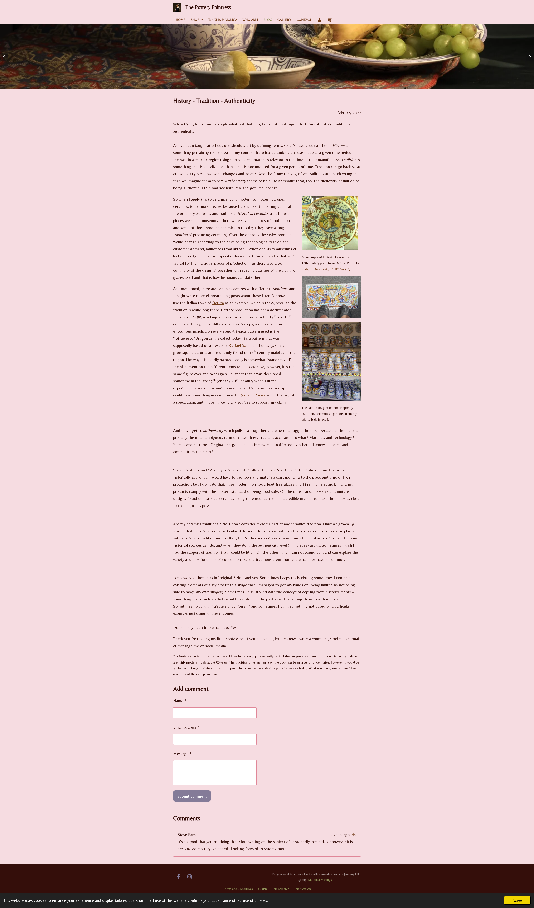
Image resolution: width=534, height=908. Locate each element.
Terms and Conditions (238, 889)
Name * (179, 700)
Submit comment (192, 796)
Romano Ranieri (252, 395)
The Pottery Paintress (208, 7)
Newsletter (281, 889)
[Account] (319, 19)
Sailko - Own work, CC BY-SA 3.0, (326, 269)
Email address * (186, 727)
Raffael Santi (240, 345)
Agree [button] (517, 900)
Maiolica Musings (320, 880)
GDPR (262, 889)
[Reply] (353, 834)
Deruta (218, 302)
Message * (182, 753)
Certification (302, 889)
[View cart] (329, 19)
